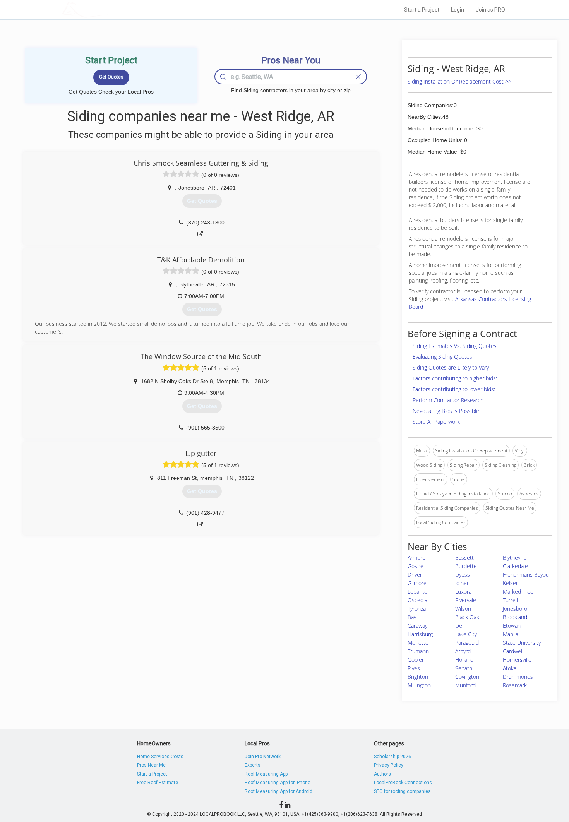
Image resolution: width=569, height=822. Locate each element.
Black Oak (467, 617)
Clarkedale (515, 566)
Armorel (417, 557)
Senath (463, 668)
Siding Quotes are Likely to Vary (451, 367)
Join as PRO (490, 10)
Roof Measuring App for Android (278, 791)
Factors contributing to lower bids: (454, 389)
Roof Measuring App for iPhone (277, 782)
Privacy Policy (388, 765)
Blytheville (515, 557)
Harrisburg (420, 634)
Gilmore (417, 583)
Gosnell (417, 566)
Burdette (466, 566)
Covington (467, 676)
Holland (464, 659)
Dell (459, 625)
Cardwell (513, 651)
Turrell (510, 600)
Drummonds (518, 676)
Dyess (462, 574)
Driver (415, 574)
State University (522, 642)
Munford (465, 685)
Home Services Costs (160, 756)
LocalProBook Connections (403, 782)
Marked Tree (518, 591)
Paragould (467, 642)
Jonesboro (515, 608)
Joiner (462, 583)
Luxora (463, 591)
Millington (419, 685)
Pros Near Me (151, 765)
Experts (253, 765)
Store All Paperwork (436, 421)
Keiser (510, 583)
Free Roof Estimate (157, 782)
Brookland (515, 617)
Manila (510, 634)
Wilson (463, 608)
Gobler (416, 659)
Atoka (509, 668)
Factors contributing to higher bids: (455, 378)
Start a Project (421, 10)
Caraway (417, 625)
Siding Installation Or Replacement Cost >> (459, 81)
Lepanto (417, 591)
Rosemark (515, 685)
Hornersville (517, 659)
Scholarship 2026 (392, 756)
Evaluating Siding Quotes (442, 356)
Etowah (512, 625)
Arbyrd (463, 651)
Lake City (466, 634)
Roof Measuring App (266, 774)
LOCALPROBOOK (106, 9)
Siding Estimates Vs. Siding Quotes (455, 345)
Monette (418, 642)
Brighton (418, 676)
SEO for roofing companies (402, 791)
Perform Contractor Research (448, 400)
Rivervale (465, 600)
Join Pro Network (263, 756)
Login (457, 10)
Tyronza (417, 608)
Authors (382, 774)
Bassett (464, 557)
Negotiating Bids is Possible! (446, 410)
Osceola (417, 600)
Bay (412, 617)
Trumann (418, 651)
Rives (414, 668)
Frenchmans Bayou (526, 574)
